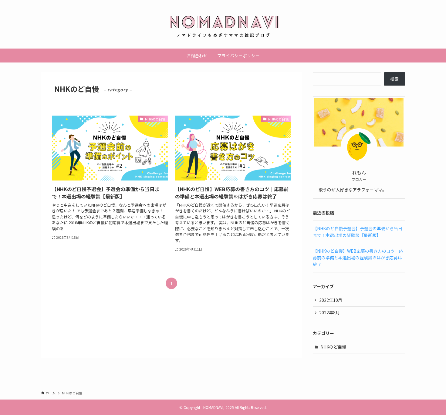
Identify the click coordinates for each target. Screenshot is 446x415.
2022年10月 (330, 300)
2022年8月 (329, 312)
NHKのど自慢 (333, 347)
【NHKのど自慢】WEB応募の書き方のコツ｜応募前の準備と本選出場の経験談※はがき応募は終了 (358, 258)
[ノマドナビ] (223, 25)
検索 (394, 79)
